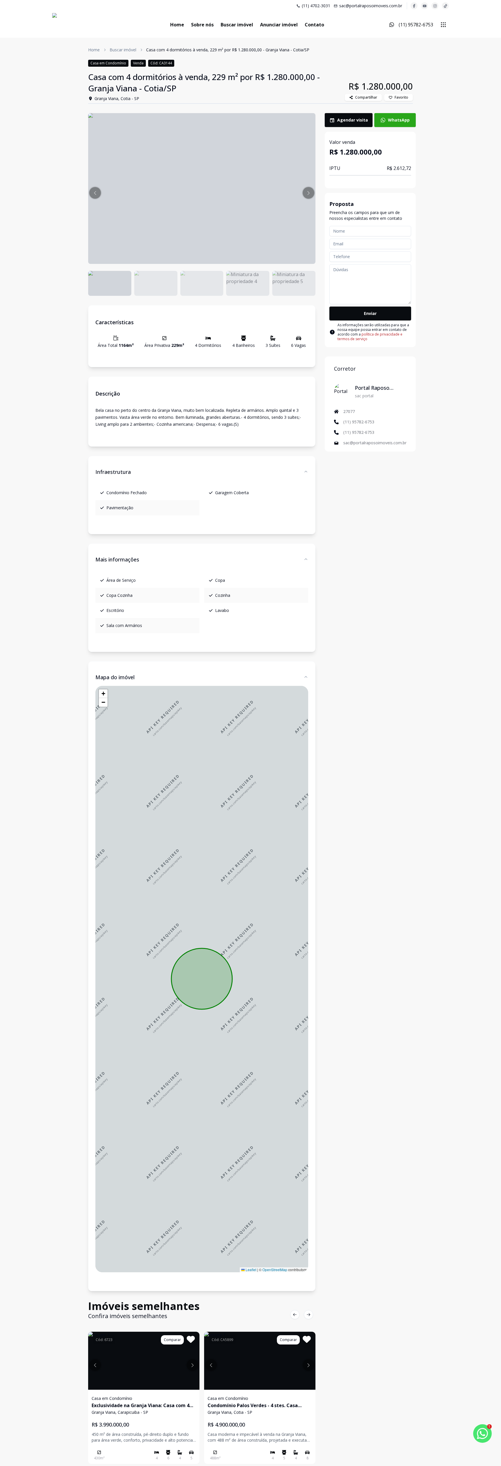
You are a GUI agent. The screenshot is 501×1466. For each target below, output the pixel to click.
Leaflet (250, 1269)
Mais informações (117, 559)
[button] (95, 193)
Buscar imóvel (237, 24)
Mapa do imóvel (115, 677)
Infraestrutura (113, 471)
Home (177, 24)
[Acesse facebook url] (414, 5)
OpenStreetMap (274, 1269)
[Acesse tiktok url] (445, 5)
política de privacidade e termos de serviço (369, 336)
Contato (314, 24)
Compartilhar (366, 97)
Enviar (370, 313)
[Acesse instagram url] (434, 5)
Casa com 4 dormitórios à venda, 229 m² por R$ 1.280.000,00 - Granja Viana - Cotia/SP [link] (227, 49)
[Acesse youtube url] (424, 5)
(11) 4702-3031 (316, 5)
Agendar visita (352, 120)
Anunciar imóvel (279, 24)
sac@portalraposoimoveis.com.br (370, 5)
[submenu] (443, 25)
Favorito (401, 97)
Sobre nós (202, 24)
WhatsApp (399, 120)
